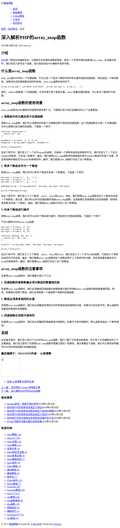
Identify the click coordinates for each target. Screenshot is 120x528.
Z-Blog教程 (18, 16)
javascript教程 (16, 490)
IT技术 (16, 19)
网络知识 (13, 507)
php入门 (13, 493)
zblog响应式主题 (17, 452)
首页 (15, 9)
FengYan (57, 524)
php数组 (12, 518)
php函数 (13, 504)
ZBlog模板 (14, 466)
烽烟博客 (8, 3)
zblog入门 (13, 438)
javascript (13, 486)
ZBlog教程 (14, 484)
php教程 (13, 497)
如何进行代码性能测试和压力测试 (24, 407)
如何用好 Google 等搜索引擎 (20, 387)
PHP (3, 60)
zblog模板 (14, 445)
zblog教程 (14, 434)
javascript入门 (15, 514)
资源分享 (13, 448)
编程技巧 (13, 511)
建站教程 (17, 12)
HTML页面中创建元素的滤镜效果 (24, 421)
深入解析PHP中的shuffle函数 (21, 391)
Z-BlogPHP (36, 524)
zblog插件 (13, 463)
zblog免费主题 (16, 455)
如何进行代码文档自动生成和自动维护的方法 (30, 418)
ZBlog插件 (14, 480)
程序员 (12, 477)
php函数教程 (15, 500)
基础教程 (13, 473)
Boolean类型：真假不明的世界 (22, 404)
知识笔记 (17, 23)
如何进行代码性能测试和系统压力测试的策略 (30, 411)
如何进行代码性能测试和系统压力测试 (27, 414)
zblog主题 (14, 441)
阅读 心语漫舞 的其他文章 (20, 381)
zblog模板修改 (16, 459)
